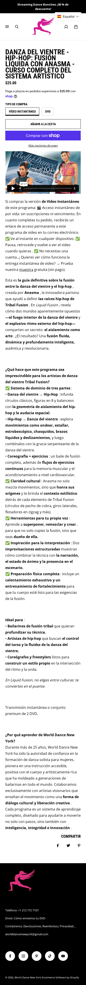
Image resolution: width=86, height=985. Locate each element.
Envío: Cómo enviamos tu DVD (25, 918)
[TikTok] (50, 956)
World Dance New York (28, 977)
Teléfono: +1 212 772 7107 (22, 910)
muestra (26, 269)
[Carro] (76, 27)
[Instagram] (23, 956)
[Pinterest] (36, 956)
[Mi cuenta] (66, 27)
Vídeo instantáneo (22, 111)
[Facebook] (10, 956)
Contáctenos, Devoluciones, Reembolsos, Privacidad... (40, 926)
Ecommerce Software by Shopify (60, 977)
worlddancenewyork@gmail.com (26, 934)
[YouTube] (63, 956)
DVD (47, 111)
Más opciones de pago (43, 146)
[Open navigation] (10, 27)
